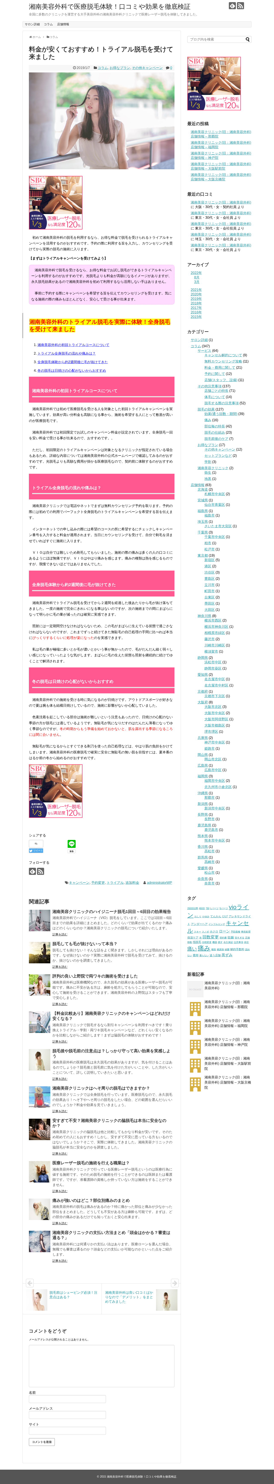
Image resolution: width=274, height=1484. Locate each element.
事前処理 (245, 931)
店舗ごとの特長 (216, 391)
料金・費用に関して (219, 367)
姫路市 (209, 748)
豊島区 (209, 578)
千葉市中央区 (214, 537)
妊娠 (231, 937)
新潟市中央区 (214, 808)
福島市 (209, 515)
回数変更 (211, 937)
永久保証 (228, 942)
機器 (214, 942)
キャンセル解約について (223, 355)
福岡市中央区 (214, 780)
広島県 (203, 765)
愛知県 (203, 674)
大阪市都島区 (214, 725)
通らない (204, 955)
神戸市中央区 (214, 742)
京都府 (203, 691)
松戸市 (209, 549)
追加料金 (132, 882)
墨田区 (209, 603)
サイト (34, 1424)
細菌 (227, 949)
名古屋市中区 (214, 679)
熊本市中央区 (214, 840)
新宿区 (209, 560)
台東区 (209, 597)
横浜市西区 (213, 620)
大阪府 (203, 702)
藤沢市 (209, 639)
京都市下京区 (214, 696)
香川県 (203, 846)
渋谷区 (209, 572)
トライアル (115, 882)
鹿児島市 (211, 830)
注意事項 (238, 942)
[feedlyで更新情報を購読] (232, 5)
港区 (207, 566)
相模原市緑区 (214, 633)
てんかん (215, 916)
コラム (48, 24)
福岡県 (203, 776)
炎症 (246, 942)
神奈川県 (204, 616)
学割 (207, 462)
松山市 (209, 872)
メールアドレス (41, 1408)
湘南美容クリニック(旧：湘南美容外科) (221, 202)
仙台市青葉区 (214, 505)
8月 (197, 277)
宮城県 (203, 500)
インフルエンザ (216, 924)
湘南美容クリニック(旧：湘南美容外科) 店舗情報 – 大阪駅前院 (227, 1063)
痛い (192, 948)
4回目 (202, 908)
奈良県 (203, 879)
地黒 (207, 479)
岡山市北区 (213, 759)
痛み (207, 420)
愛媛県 (203, 868)
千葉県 (203, 532)
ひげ (225, 916)
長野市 (209, 819)
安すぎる (239, 937)
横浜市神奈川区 (216, 626)
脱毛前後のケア (216, 439)
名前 (32, 1392)
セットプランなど (218, 455)
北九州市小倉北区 (218, 787)
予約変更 (98, 882)
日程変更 (206, 942)
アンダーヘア (199, 924)
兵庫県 (203, 738)
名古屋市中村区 (216, 685)
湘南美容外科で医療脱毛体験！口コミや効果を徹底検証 (110, 6)
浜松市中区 (213, 662)
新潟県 (203, 804)
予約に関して (214, 374)
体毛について (214, 397)
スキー (197, 931)
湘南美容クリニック (213, 468)
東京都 (203, 555)
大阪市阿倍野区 (216, 719)
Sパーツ (223, 908)
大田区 (209, 610)
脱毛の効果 (206, 409)
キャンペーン (79, 882)
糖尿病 (220, 949)
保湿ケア (192, 937)
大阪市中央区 (214, 713)
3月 (197, 282)
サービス (204, 350)
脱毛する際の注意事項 (221, 403)
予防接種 (235, 931)
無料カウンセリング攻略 (223, 361)
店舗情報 (63, 24)
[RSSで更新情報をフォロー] (240, 5)
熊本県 (203, 836)
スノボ (205, 931)
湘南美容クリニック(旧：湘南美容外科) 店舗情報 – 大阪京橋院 (227, 1082)
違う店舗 (215, 955)
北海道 (203, 489)
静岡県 (203, 658)
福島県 (203, 511)
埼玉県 (203, 521)
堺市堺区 (211, 731)
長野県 (203, 814)
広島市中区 (213, 770)
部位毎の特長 (214, 426)
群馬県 (203, 857)
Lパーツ (214, 908)
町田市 (209, 591)
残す (220, 942)
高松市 (209, 851)
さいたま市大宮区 (218, 526)
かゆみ (205, 916)
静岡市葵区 (213, 668)
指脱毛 (197, 942)
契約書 (223, 937)
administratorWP (159, 882)
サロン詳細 (32, 24)
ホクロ (214, 931)
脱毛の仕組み (214, 432)
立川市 (209, 585)
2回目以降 (192, 908)
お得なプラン (120, 68)
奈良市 (209, 883)
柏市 (207, 543)
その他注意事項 (210, 386)
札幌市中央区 (214, 494)
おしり (197, 916)
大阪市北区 (213, 707)
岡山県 (203, 755)
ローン (224, 931)
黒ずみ (227, 955)
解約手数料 (237, 949)
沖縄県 (203, 793)
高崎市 (209, 862)
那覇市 (209, 797)
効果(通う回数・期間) (220, 414)
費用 (195, 955)
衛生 (207, 472)
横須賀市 (211, 651)
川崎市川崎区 (214, 645)
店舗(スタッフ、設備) (220, 380)
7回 (207, 908)
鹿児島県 (204, 825)
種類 (213, 949)
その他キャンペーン (147, 68)
